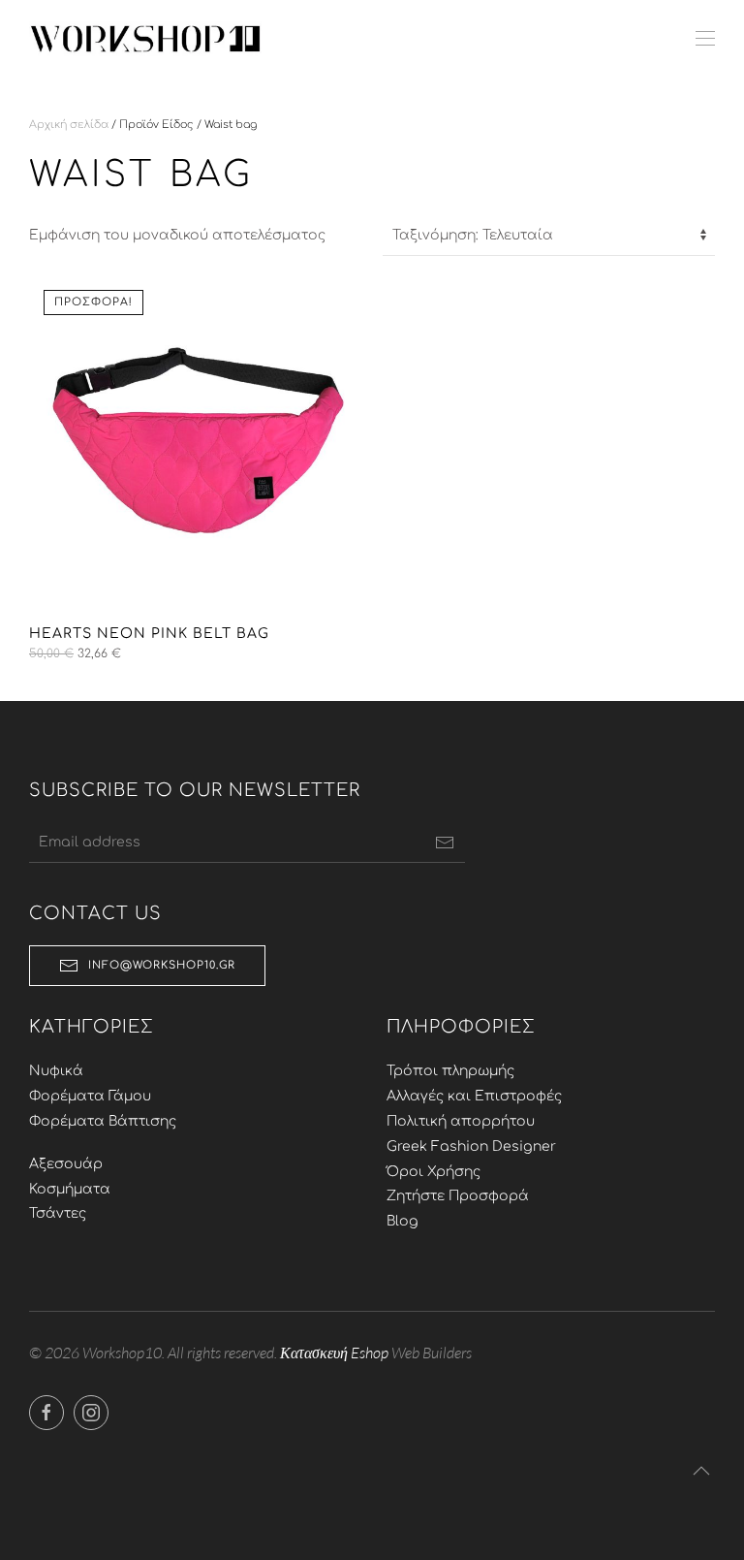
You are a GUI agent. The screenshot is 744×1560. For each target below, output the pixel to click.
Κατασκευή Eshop (334, 1352)
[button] (705, 39)
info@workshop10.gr (161, 965)
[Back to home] (145, 39)
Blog (402, 1221)
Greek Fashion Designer (471, 1146)
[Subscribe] (444, 842)
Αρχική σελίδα (68, 124)
